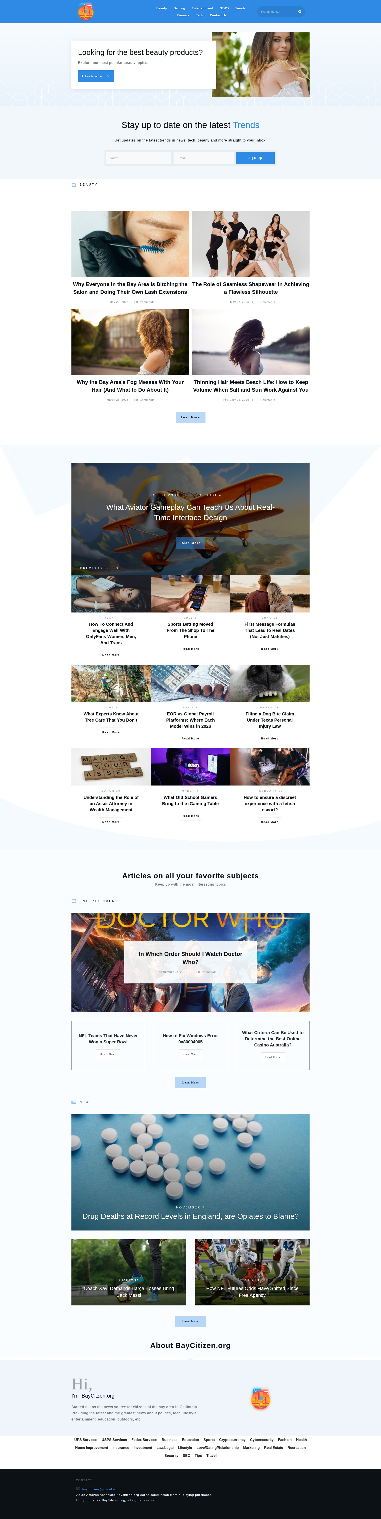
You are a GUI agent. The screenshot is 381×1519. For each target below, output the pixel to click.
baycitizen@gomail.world (102, 1489)
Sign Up (255, 158)
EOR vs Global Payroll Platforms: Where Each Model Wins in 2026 (190, 720)
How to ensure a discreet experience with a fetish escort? (270, 803)
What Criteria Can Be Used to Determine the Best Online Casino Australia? (273, 1038)
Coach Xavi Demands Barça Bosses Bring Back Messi (128, 1272)
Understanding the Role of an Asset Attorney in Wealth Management (111, 803)
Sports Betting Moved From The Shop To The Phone (190, 630)
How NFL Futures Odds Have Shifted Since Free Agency (252, 1272)
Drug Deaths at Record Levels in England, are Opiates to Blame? (190, 1172)
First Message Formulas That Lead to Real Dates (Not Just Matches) (270, 630)
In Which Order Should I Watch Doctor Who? (190, 962)
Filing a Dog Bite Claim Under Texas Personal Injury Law (270, 720)
